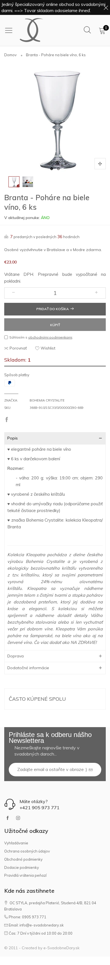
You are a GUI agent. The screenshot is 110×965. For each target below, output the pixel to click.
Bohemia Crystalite (47, 400)
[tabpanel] (55, 118)
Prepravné (48, 274)
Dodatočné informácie (28, 667)
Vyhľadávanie (16, 843)
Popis (12, 438)
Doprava (15, 656)
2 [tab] (58, 168)
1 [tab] (51, 168)
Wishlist (48, 348)
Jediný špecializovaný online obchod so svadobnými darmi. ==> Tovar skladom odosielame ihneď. (53, 7)
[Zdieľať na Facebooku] (6, 420)
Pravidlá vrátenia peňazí (25, 875)
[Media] (100, 163)
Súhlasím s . (41, 337)
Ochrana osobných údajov (27, 851)
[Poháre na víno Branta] (27, 181)
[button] (14, 293)
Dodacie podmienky (21, 867)
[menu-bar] (10, 30)
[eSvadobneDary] (31, 30)
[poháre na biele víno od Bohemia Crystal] (55, 118)
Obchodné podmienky (23, 859)
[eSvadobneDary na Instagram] (18, 818)
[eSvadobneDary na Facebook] (7, 818)
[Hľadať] (87, 30)
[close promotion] (106, 7)
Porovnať (18, 348)
